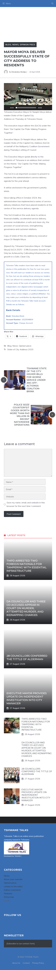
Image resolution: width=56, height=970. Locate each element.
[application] (28, 96)
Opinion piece (27, 44)
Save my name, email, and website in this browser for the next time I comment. (26, 504)
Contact (26, 963)
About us (16, 963)
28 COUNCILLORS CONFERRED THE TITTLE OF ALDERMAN (36, 772)
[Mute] (44, 107)
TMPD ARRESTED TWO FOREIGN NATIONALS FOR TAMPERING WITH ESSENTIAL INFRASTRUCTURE (35, 724)
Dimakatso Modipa (19, 72)
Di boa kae (9, 897)
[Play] (7, 107)
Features (8, 893)
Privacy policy (38, 963)
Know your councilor (13, 879)
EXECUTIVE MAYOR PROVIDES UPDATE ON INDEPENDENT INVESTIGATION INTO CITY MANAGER (35, 795)
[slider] (26, 107)
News (15, 44)
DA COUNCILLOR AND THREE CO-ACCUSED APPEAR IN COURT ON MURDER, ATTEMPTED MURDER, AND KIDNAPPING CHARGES (26, 608)
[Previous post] (3, 380)
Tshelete (18, 856)
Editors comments (12, 890)
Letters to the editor (13, 886)
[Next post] (52, 414)
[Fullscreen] (48, 107)
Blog (8, 44)
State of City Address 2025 (20, 349)
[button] (52, 3)
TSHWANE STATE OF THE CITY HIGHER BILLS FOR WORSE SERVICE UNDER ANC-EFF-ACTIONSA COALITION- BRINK (36, 380)
